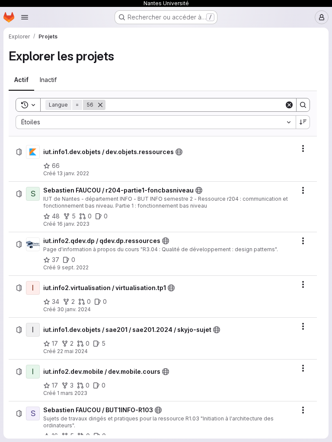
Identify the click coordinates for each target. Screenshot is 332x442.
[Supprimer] (100, 105)
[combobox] (156, 122)
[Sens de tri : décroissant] (303, 122)
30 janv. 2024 (74, 309)
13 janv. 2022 (73, 173)
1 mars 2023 (72, 393)
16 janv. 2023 (73, 224)
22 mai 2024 (72, 351)
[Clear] (289, 105)
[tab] (21, 80)
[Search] (303, 105)
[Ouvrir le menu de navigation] (25, 17)
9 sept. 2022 (73, 267)
